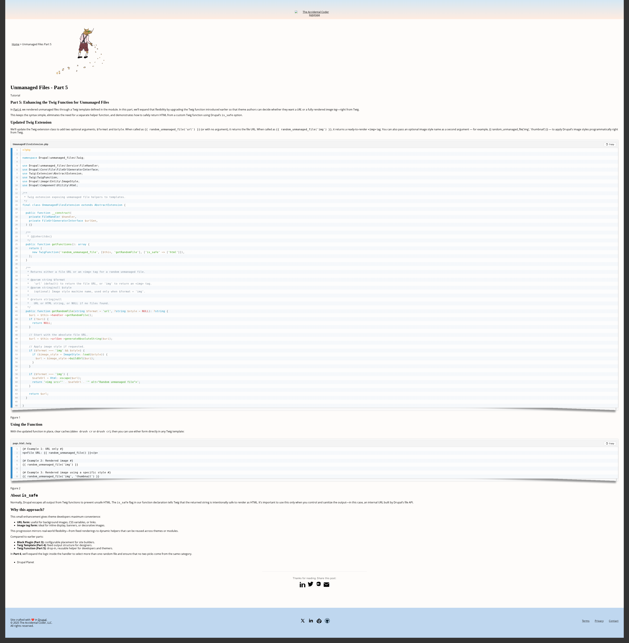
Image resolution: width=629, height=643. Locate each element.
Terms (586, 621)
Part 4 (17, 109)
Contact (614, 621)
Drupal (42, 620)
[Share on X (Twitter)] (310, 584)
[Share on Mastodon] (318, 584)
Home (15, 44)
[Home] (314, 15)
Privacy (599, 621)
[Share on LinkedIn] (302, 584)
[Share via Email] (326, 584)
